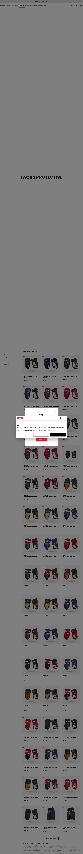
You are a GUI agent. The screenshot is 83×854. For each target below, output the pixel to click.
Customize (41, 434)
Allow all (57, 434)
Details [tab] (41, 422)
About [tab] (58, 422)
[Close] (56, 411)
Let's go (40, 439)
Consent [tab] (24, 422)
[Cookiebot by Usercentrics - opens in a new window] (61, 418)
